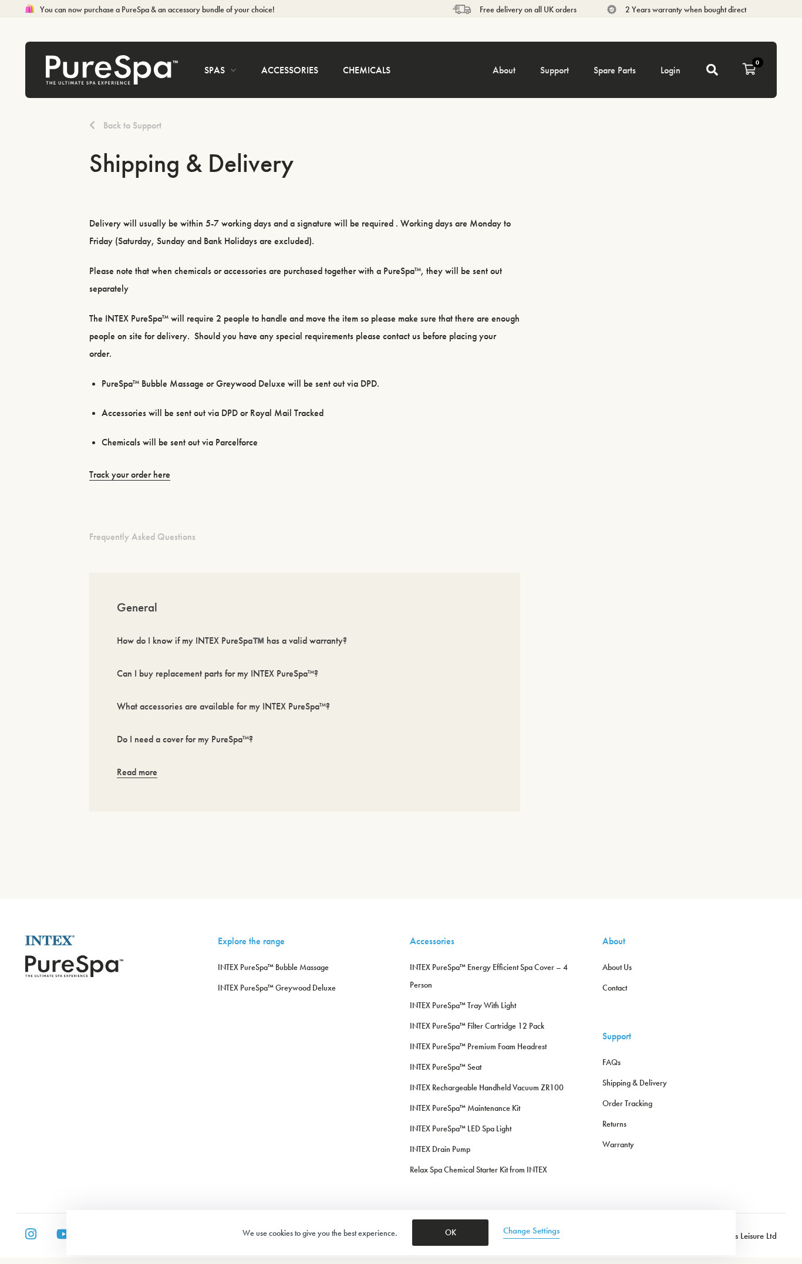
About (504, 70)
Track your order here (129, 474)
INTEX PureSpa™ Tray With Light (463, 1005)
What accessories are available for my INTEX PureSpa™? (223, 706)
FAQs (611, 1062)
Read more (137, 772)
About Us (617, 967)
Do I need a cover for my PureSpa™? (185, 739)
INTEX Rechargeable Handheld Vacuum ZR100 (487, 1087)
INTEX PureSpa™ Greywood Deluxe (277, 987)
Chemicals (366, 70)
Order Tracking (627, 1103)
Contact (614, 987)
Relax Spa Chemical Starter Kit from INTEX (478, 1169)
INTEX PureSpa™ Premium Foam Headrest (478, 1046)
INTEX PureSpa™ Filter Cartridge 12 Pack (477, 1025)
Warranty (618, 1144)
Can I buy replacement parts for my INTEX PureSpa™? (217, 673)
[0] (749, 69)
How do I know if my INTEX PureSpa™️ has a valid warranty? (232, 640)
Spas (214, 70)
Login (670, 70)
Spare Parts (615, 70)
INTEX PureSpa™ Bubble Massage (273, 967)
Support (554, 70)
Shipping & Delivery (634, 1082)
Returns (614, 1123)
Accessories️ (289, 70)
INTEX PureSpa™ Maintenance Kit (465, 1108)
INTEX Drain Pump (440, 1149)
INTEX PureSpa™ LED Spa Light (460, 1128)
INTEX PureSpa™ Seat (445, 1067)
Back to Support (131, 125)
